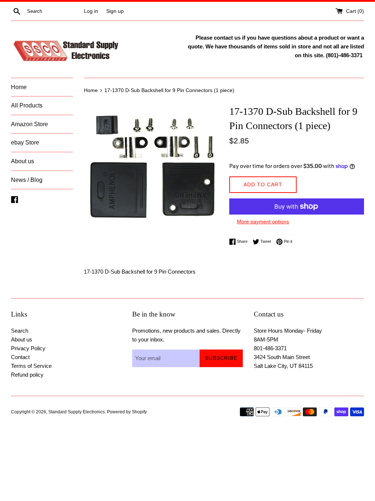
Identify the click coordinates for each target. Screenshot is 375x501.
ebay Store (25, 142)
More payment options (263, 221)
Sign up (115, 11)
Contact (20, 357)
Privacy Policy (28, 348)
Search (19, 331)
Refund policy (27, 375)
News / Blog (26, 180)
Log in (91, 11)
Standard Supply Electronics (76, 411)
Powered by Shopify (127, 411)
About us (22, 161)
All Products (26, 105)
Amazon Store (29, 124)
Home (19, 87)
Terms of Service (31, 366)
